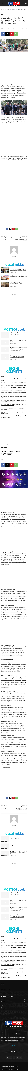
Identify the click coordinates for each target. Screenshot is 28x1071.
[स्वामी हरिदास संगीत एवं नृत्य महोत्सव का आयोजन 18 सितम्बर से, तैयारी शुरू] (5, 335)
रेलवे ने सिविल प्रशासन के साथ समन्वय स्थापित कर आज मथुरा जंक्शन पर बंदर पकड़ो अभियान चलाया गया (17, 283)
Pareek (5, 28)
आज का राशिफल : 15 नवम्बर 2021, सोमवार (18, 387)
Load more (13, 362)
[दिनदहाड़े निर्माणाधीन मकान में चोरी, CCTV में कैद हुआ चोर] (5, 342)
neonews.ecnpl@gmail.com (13, 1045)
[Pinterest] (12, 34)
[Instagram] (17, 1057)
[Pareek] (2, 28)
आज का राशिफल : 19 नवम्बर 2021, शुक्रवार (19, 382)
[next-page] (4, 289)
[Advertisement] (14, 69)
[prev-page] (2, 289)
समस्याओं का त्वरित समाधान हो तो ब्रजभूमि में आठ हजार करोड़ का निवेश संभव (21, 239)
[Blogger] (7, 1057)
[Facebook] (3, 34)
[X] (7, 34)
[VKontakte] (20, 1057)
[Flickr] (14, 1057)
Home (2, 9)
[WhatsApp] (16, 34)
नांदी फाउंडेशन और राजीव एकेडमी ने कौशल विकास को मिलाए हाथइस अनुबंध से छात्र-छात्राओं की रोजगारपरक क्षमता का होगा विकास (18, 349)
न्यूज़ (5, 9)
